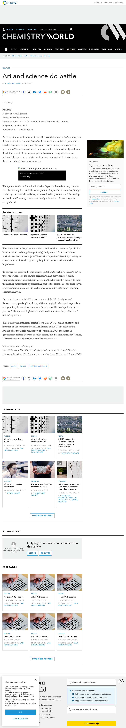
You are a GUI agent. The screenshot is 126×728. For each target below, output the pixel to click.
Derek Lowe (13, 493)
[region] (20, 701)
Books (23, 366)
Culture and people (38, 366)
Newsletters (17, 56)
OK (20, 712)
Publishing (98, 3)
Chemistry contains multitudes (13, 485)
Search (71, 29)
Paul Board (37, 452)
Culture (6, 68)
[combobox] (55, 29)
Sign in (32, 553)
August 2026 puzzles (13, 597)
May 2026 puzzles (12, 636)
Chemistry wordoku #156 (14, 235)
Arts (13, 366)
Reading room (36, 56)
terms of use (96, 199)
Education (108, 3)
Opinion (7, 481)
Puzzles (47, 56)
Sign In (9, 29)
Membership (119, 3)
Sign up (104, 192)
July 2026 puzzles (39, 597)
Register (20, 29)
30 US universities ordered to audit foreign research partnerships (69, 237)
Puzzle (7, 436)
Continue (89, 723)
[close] (82, 86)
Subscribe (32, 29)
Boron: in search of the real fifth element (41, 485)
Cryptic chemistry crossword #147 (38, 236)
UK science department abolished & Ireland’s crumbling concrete (69, 486)
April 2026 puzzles (39, 636)
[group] (117, 49)
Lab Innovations (14, 449)
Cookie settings (20, 718)
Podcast (62, 481)
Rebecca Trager (70, 453)
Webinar (35, 481)
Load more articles (42, 516)
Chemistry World (38, 494)
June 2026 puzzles (67, 597)
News (60, 436)
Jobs (26, 56)
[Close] (36, 680)
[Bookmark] (68, 92)
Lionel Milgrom (12, 83)
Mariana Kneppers (64, 497)
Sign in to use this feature (70, 86)
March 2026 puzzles (67, 636)
